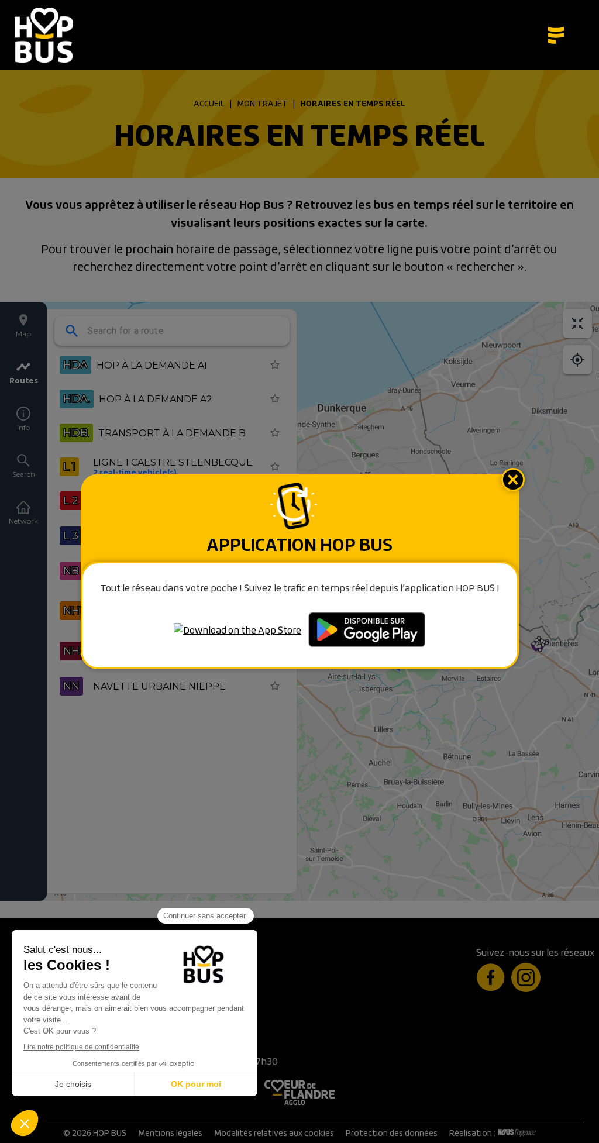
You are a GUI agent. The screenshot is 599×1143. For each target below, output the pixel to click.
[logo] (47, 35)
